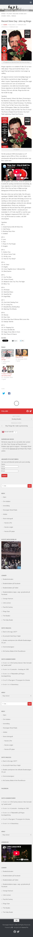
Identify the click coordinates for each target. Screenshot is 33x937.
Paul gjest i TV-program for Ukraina (19, 680)
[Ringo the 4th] (22, 352)
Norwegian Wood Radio (10, 510)
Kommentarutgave (8, 647)
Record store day (19, 13)
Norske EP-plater (9, 531)
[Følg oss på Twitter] (30, 411)
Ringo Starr (6, 611)
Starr (3, 16)
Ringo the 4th (19, 357)
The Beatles (6, 615)
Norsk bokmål (8, 432)
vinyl (9, 16)
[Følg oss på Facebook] (27, 411)
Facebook (4, 788)
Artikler (5, 514)
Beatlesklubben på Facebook (11, 583)
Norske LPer (8, 523)
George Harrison (8, 598)
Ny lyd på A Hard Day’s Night (11, 636)
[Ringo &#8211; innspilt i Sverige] (7, 353)
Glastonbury (14, 684)
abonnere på (13, 448)
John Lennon (7, 603)
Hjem (4, 497)
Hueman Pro (25, 927)
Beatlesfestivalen (8, 579)
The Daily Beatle (8, 620)
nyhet (3, 13)
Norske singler (8, 527)
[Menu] (30, 2)
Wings (14, 16)
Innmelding (6, 505)
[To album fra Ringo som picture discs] (7, 369)
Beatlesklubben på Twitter (10, 588)
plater (9, 13)
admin (5, 24)
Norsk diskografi (8, 518)
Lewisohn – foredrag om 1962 (20, 669)
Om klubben (6, 501)
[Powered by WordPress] (12, 927)
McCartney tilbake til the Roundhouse (14, 651)
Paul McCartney (8, 607)
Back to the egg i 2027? (10, 632)
